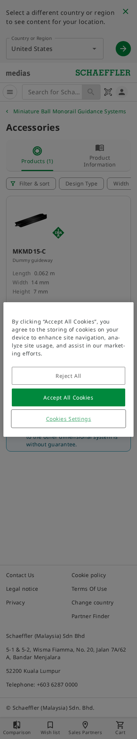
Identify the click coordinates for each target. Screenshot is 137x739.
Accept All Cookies (68, 397)
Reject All (68, 375)
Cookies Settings (68, 418)
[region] (68, 369)
